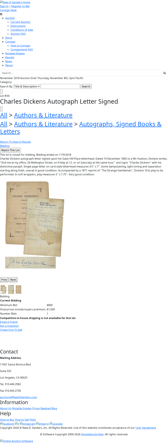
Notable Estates (15, 53)
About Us (5, 408)
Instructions (18, 26)
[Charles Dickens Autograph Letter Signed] (35, 225)
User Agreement (146, 428)
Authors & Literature (43, 115)
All (3, 115)
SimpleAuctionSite (92, 434)
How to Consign (20, 45)
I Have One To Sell (11, 330)
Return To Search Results (15, 142)
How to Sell (22, 420)
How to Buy (7, 420)
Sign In (4, 6)
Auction (10, 18)
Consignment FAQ (21, 49)
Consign (10, 41)
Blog (54, 408)
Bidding (5, 146)
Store (8, 38)
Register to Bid (20, 6)
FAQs (33, 420)
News (8, 61)
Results (9, 57)
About (9, 65)
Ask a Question (9, 326)
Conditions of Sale (21, 30)
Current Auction (20, 22)
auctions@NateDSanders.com (18, 397)
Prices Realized (41, 408)
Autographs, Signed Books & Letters (80, 127)
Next (13, 279)
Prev (4, 279)
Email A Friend (9, 322)
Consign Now (8, 10)
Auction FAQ (18, 34)
